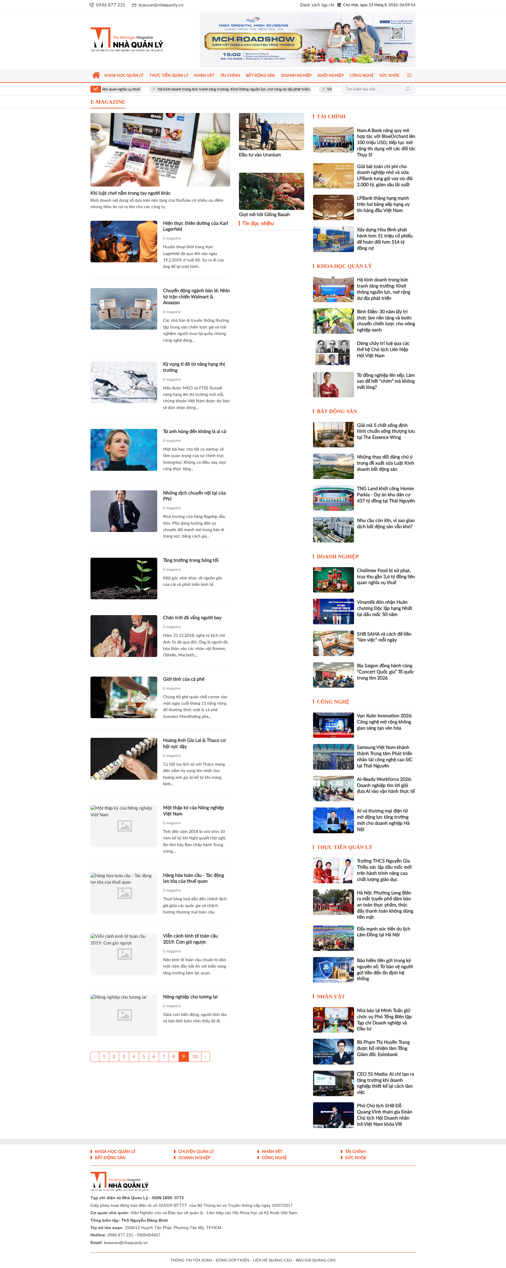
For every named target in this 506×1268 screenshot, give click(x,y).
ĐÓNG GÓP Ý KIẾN (232, 1260)
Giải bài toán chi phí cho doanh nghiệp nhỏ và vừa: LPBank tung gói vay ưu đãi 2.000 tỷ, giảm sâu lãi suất (385, 175)
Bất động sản (337, 411)
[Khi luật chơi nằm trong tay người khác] (160, 149)
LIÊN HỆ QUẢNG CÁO (272, 1260)
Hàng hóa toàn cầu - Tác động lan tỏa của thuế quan (193, 878)
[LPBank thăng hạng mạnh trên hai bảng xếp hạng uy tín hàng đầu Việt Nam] (333, 207)
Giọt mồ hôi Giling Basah (264, 214)
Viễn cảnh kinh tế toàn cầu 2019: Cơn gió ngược (190, 939)
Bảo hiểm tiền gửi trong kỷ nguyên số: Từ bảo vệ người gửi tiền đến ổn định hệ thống (385, 969)
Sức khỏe (355, 1158)
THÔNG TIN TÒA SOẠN (191, 1260)
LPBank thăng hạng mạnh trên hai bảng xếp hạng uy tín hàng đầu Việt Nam (383, 204)
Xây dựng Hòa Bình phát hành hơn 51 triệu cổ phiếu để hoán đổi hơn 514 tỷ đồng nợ (385, 238)
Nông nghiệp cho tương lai (190, 997)
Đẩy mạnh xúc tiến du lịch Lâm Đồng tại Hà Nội (383, 932)
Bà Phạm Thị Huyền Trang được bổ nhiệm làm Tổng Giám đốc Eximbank (383, 1048)
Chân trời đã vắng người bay (192, 617)
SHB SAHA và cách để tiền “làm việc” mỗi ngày (384, 637)
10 (195, 1057)
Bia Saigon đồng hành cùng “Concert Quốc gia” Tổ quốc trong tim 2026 (385, 671)
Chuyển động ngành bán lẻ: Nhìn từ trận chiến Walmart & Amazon (196, 296)
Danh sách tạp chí (317, 5)
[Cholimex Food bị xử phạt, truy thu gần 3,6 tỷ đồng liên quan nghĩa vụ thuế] (333, 580)
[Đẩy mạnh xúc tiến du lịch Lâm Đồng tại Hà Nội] (333, 938)
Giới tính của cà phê (183, 679)
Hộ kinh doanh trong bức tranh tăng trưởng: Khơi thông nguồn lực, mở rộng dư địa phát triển (189, 89)
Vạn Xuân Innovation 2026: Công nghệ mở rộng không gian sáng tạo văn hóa (384, 721)
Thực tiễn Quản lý (344, 847)
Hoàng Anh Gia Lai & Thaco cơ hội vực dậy (194, 743)
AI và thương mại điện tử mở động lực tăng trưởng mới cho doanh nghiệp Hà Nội (383, 820)
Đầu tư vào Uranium (260, 155)
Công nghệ (333, 702)
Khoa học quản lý (344, 266)
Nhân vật (331, 997)
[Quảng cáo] (296, 40)
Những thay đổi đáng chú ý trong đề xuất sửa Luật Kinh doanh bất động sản (385, 463)
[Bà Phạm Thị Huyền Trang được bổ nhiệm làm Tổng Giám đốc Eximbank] (333, 1051)
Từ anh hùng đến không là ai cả (194, 431)
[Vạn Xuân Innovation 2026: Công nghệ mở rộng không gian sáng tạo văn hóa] (333, 725)
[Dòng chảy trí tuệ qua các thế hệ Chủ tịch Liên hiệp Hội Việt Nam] (333, 352)
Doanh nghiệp (338, 556)
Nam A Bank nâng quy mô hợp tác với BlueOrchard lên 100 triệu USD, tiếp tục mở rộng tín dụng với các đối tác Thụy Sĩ (386, 142)
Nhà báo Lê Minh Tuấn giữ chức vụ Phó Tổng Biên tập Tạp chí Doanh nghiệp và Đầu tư (384, 1019)
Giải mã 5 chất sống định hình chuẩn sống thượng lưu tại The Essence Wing (386, 431)
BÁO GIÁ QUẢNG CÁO (316, 1260)
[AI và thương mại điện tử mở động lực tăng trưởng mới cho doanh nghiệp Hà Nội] (333, 820)
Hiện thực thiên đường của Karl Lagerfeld (195, 226)
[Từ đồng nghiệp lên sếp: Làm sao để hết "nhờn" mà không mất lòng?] (333, 384)
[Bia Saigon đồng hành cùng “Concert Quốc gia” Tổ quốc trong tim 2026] (333, 675)
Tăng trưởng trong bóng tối (190, 560)
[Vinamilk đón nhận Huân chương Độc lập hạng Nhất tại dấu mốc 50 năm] (333, 611)
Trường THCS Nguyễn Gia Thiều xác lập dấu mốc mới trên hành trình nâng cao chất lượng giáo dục (384, 870)
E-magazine (172, 238)
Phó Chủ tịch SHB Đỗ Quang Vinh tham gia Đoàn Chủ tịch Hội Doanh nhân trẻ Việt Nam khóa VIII (384, 1114)
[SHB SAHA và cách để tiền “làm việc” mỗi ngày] (333, 643)
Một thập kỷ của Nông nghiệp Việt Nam (193, 810)
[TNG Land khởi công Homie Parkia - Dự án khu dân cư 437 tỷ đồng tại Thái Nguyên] (333, 498)
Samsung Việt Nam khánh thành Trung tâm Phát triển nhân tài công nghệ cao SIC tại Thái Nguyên (385, 756)
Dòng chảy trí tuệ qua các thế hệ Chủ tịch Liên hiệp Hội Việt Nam (383, 349)
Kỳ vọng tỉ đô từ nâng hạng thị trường (194, 367)
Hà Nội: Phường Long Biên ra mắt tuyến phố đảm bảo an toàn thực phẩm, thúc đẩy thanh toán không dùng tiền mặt (385, 905)
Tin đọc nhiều (257, 223)
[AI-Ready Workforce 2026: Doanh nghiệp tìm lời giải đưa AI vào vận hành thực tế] (333, 788)
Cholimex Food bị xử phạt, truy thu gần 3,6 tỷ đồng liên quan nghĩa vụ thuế (386, 576)
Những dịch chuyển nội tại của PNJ (194, 496)
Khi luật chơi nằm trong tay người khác (130, 193)
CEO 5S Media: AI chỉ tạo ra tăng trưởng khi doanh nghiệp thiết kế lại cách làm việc (385, 1083)
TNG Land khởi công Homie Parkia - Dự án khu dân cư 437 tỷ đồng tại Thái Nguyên (386, 494)
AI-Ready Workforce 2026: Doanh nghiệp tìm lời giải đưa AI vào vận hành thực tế (386, 785)
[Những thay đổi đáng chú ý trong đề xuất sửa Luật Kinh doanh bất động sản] (333, 466)
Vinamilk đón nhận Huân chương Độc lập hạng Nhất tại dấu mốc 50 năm (384, 608)
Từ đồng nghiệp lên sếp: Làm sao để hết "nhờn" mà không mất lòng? (386, 381)
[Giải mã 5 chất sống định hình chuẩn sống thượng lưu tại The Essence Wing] (333, 434)
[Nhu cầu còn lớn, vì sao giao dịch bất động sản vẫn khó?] (333, 530)
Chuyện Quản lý (195, 1152)
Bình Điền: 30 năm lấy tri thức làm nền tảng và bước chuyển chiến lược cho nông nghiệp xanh (386, 320)
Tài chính (331, 116)
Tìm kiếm (407, 89)
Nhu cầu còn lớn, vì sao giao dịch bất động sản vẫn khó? (386, 523)
